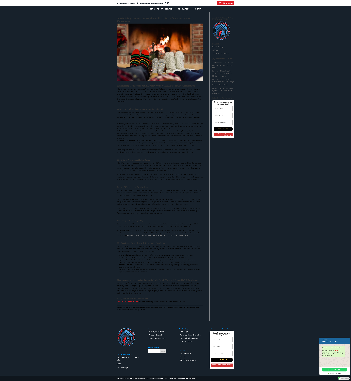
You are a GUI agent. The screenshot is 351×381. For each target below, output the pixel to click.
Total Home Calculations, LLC (137, 378)
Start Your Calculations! (220, 53)
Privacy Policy (172, 378)
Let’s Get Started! (225, 3)
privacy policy (219, 135)
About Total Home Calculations (190, 335)
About (160, 9)
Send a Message (122, 368)
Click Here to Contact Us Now (127, 302)
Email (119, 364)
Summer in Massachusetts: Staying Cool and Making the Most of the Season (222, 73)
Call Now (215, 50)
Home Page (184, 332)
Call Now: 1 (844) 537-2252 (127, 3)
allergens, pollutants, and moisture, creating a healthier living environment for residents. (157, 235)
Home (152, 9)
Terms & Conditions (183, 378)
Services (169, 9)
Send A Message (217, 47)
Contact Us (192, 378)
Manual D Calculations (157, 338)
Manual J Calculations (156, 332)
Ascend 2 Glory (164, 378)
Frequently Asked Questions (189, 338)
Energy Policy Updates (220, 85)
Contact (197, 9)
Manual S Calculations (156, 335)
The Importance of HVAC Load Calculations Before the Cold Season (222, 65)
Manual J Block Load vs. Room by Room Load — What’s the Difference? (222, 90)
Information (183, 9)
